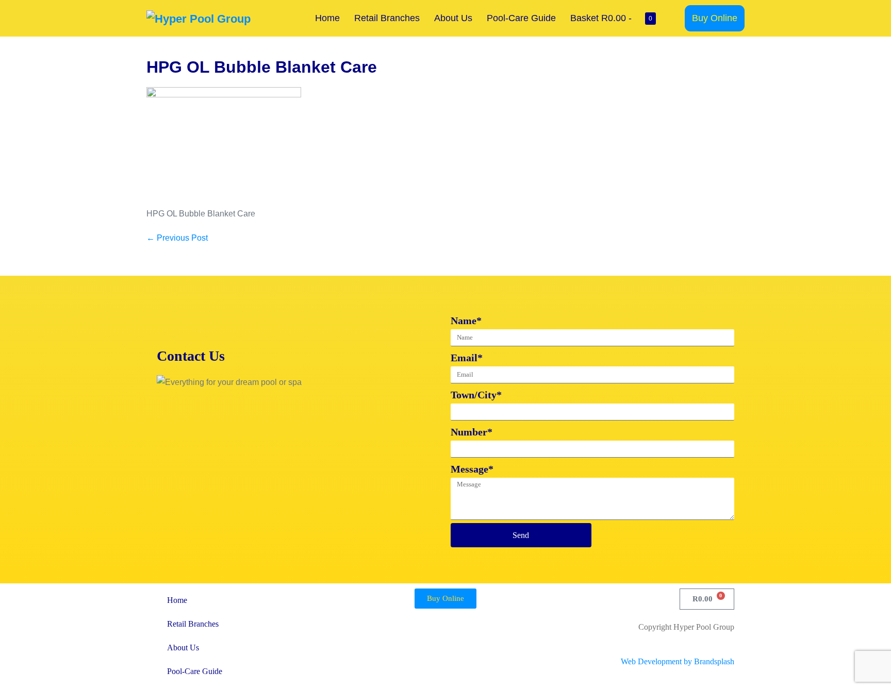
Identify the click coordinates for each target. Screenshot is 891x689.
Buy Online (714, 18)
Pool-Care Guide (521, 18)
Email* (467, 357)
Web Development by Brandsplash (677, 661)
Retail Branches (387, 18)
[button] (674, 18)
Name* (466, 320)
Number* (471, 432)
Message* (472, 469)
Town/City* (476, 394)
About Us (453, 18)
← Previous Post (177, 237)
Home (327, 18)
